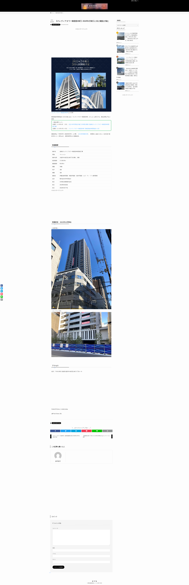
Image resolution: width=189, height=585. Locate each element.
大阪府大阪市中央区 (56, 24)
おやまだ (58, 461)
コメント (55, 528)
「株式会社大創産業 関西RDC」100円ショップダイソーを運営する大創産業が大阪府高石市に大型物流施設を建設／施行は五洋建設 (127, 73)
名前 (54, 548)
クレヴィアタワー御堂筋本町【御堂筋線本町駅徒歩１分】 (84, 128)
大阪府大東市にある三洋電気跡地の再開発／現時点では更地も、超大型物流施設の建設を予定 (131, 86)
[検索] (138, 1)
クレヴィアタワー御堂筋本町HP (59, 112)
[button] (55, 431)
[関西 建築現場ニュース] (94, 6)
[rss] (136, 1)
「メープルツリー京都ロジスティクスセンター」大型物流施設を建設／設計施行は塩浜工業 (131, 60)
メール (54, 553)
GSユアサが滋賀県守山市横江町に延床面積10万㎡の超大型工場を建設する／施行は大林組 (131, 49)
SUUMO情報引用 (83, 134)
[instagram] (134, 1)
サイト (54, 559)
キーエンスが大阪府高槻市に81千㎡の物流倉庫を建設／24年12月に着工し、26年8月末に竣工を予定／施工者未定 (131, 37)
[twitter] (132, 1)
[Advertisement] (81, 40)
